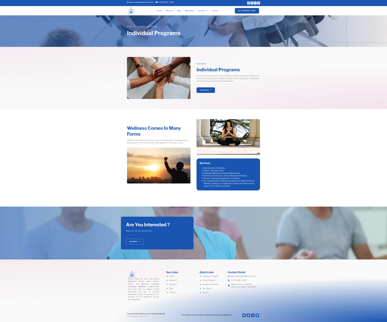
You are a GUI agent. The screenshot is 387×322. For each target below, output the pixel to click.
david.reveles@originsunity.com (141, 2)
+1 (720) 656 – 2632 (165, 2)
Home (159, 11)
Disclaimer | (209, 315)
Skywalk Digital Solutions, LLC (136, 316)
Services (201, 11)
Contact (215, 11)
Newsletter (189, 11)
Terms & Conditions (198, 315)
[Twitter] (252, 3)
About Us (169, 11)
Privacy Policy (186, 315)
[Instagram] (255, 3)
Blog (179, 11)
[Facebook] (248, 3)
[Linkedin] (258, 3)
